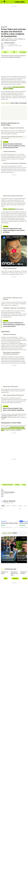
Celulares (20, 505)
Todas (3, 505)
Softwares (8, 505)
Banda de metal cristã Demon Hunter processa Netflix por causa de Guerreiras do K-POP (14, 145)
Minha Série (4, 27)
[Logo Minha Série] (20, 2)
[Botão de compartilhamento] (5, 52)
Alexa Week (14, 505)
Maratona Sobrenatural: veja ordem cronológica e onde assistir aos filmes (14, 230)
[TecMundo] (4, 2)
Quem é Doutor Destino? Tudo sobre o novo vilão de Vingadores (13, 409)
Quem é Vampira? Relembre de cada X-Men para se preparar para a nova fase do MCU (14, 324)
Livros (25, 505)
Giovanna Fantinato (9, 42)
